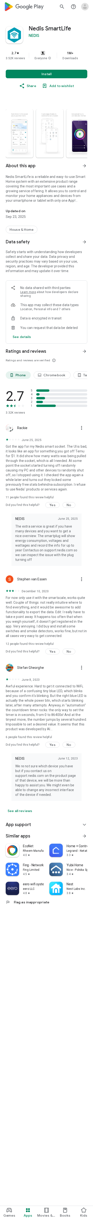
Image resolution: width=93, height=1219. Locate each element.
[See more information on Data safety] (84, 242)
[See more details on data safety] (22, 337)
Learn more (28, 292)
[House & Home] (21, 229)
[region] (46, 55)
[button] (49, 58)
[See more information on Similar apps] (84, 836)
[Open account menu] (85, 6)
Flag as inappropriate (27, 902)
